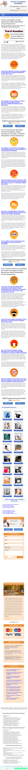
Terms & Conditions (8, 708)
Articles (19, 708)
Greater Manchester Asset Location (10, 717)
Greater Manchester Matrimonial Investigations (12, 735)
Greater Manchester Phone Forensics (11, 736)
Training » (8, 529)
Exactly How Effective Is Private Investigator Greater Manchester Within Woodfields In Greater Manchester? (13, 73)
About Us (5, 716)
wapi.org (5, 751)
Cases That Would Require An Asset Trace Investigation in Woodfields (13, 690)
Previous (4, 42)
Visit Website (7, 618)
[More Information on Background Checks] (18, 415)
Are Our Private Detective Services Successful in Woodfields (13, 670)
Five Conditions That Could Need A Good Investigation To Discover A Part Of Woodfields (12, 242)
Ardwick (18, 153)
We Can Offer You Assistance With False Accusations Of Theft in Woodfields (14, 681)
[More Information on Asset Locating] (18, 448)
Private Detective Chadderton (9, 506)
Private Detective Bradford (8, 505)
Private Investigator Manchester (9, 511)
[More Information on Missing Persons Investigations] (18, 481)
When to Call (7, 547)
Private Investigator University (9, 510)
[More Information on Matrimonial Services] (7, 426)
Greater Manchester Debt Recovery (10, 742)
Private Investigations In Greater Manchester (12, 740)
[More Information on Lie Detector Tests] (7, 437)
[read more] (18, 88)
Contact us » (20, 125)
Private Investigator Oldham (8, 507)
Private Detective (6, 715)
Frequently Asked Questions (14, 758)
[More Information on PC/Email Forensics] (18, 437)
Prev (5, 591)
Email (6, 540)
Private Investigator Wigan (8, 512)
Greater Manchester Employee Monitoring (11, 733)
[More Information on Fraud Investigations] (7, 470)
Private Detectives (7, 729)
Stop (7, 42)
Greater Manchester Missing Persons (10, 721)
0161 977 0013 (4, 81)
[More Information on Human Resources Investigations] (7, 492)
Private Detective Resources (14, 745)
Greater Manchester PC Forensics (10, 722)
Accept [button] (21, 768)
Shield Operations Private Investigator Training (13, 659)
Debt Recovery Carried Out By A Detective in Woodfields (12, 699)
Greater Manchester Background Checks (11, 732)
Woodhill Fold (22, 162)
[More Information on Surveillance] (7, 415)
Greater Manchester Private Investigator (13, 713)
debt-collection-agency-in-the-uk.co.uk (16, 755)
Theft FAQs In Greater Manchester (10, 761)
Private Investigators (5, 707)
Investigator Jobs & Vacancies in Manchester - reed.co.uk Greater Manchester (14, 653)
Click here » (6, 418)
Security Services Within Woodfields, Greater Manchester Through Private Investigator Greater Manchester (14, 321)
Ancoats (9, 58)
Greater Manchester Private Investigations (11, 723)
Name (6, 536)
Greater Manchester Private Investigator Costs (12, 743)
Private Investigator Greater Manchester (15, 17)
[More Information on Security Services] (18, 459)
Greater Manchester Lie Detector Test (10, 720)
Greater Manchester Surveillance (10, 737)
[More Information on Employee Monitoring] (18, 470)
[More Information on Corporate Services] (18, 426)
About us (11, 707)
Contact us (15, 708)
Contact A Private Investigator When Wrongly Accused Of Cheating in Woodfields (13, 677)
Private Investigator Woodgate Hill (9, 513)
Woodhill (12, 216)
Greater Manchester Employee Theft (10, 738)
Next (5, 42)
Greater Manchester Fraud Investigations (11, 719)
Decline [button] (7, 768)
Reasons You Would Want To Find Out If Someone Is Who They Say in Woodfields (14, 684)
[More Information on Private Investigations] (18, 492)
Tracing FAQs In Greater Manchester (10, 763)
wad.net (21, 747)
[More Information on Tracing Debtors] (7, 481)
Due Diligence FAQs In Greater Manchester (12, 762)
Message (7, 550)
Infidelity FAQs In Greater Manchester (10, 760)
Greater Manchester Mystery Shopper (11, 741)
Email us (13, 524)
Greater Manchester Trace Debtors (10, 724)
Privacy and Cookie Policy (19, 707)
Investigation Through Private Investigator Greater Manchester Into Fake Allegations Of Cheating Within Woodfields (13, 149)
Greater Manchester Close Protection (10, 725)
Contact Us (5, 730)
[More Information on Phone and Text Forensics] (7, 448)
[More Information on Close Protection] (7, 459)
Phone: (6, 543)
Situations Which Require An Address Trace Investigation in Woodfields (13, 687)
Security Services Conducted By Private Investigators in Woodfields (14, 693)
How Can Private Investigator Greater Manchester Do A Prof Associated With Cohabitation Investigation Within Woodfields (14, 351)
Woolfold (20, 216)
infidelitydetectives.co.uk (8, 749)
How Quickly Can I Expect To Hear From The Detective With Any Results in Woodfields (14, 673)
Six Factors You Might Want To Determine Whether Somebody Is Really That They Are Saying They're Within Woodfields (13, 213)
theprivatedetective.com (8, 753)
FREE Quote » (7, 125)
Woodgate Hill (4, 58)
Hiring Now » (18, 529)
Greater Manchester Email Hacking (10, 739)
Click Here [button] (21, 766)
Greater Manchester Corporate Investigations (12, 718)
